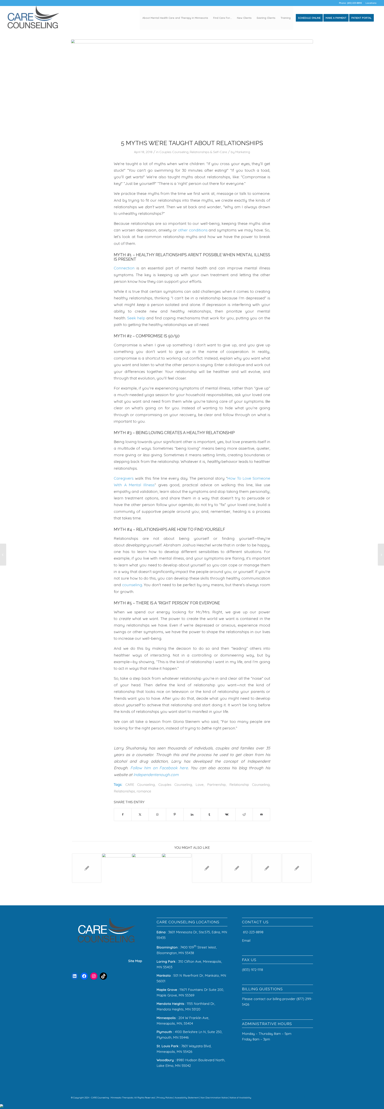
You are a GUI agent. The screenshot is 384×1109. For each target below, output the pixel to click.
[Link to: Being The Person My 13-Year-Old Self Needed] (266, 868)
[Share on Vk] (226, 814)
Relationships (124, 791)
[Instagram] (93, 976)
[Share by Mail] (261, 814)
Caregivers (124, 478)
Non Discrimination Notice (214, 1097)
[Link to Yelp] (304, 1097)
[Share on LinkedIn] (192, 814)
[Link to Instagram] (292, 1097)
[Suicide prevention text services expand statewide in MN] (3, 555)
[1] (192, 86)
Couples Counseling (173, 152)
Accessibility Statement (187, 1097)
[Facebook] (84, 976)
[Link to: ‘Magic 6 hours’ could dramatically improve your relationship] (146, 868)
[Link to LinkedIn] (298, 1097)
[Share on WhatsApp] (157, 814)
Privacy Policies (165, 1097)
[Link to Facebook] (286, 1097)
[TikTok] (103, 976)
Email (246, 940)
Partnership (216, 784)
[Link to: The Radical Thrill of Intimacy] (206, 868)
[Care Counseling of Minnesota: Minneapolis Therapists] (33, 18)
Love (200, 784)
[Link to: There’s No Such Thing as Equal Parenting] (86, 868)
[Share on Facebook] (122, 814)
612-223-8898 (253, 932)
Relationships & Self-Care (208, 152)
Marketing (242, 152)
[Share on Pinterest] (174, 814)
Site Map (135, 961)
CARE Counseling (140, 784)
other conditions (193, 229)
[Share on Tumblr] (209, 814)
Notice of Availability (240, 1097)
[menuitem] (370, 3)
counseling (132, 584)
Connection (124, 267)
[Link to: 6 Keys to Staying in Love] (236, 868)
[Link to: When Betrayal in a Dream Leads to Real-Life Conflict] (176, 868)
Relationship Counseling (249, 784)
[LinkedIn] (74, 976)
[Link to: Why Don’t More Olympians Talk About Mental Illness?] (296, 868)
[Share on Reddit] (244, 814)
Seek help (136, 317)
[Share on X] (140, 814)
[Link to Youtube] (310, 1097)
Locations (371, 3)
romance (144, 791)
